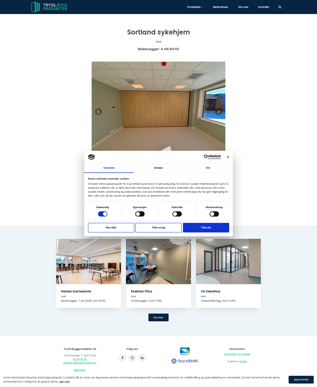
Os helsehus (210, 291)
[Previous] (98, 111)
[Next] (218, 111)
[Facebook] (122, 358)
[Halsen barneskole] (88, 261)
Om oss (243, 7)
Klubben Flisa (141, 291)
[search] (280, 7)
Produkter (194, 7)
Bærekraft (80, 370)
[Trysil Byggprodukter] (49, 7)
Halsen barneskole (76, 291)
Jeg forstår (301, 379)
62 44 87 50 (80, 359)
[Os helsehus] (228, 261)
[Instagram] (132, 358)
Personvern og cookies (237, 354)
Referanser (220, 7)
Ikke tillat (111, 227)
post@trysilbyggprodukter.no (79, 363)
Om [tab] (208, 168)
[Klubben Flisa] (158, 261)
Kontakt (263, 7)
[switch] (140, 214)
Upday (243, 361)
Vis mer (158, 317)
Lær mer (64, 381)
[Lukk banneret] (228, 157)
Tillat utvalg (158, 227)
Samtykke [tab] (109, 168)
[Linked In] (142, 358)
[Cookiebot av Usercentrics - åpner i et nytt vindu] (206, 156)
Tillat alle (206, 227)
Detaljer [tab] (158, 168)
